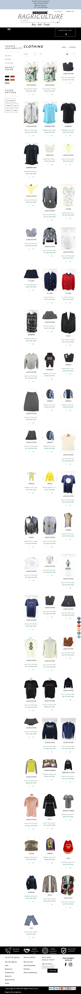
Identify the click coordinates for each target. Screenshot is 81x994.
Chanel (8, 105)
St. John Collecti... (68, 297)
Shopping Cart (65, 30)
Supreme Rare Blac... (31, 896)
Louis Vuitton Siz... (68, 159)
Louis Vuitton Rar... (31, 823)
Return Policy (10, 979)
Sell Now (27, 969)
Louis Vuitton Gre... (31, 130)
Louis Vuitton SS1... (31, 243)
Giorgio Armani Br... (50, 774)
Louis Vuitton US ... (50, 326)
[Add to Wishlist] (29, 94)
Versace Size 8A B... (49, 404)
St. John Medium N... (31, 284)
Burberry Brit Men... (50, 130)
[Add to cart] (33, 94)
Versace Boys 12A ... (68, 368)
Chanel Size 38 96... (68, 212)
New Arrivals (28, 962)
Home (7, 983)
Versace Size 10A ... (68, 404)
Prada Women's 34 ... (50, 487)
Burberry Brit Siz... (31, 338)
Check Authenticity (30, 972)
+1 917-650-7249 (41, 7)
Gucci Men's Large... (68, 339)
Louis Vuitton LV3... (31, 417)
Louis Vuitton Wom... (68, 77)
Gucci (15, 105)
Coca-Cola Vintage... (68, 901)
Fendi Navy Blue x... (68, 776)
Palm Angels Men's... (31, 88)
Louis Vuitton (10, 100)
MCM (8, 110)
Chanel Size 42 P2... (68, 533)
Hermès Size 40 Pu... (50, 857)
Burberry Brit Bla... (31, 171)
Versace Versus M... (68, 814)
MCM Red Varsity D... (68, 862)
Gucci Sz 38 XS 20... (49, 823)
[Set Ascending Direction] (40, 54)
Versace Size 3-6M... (31, 487)
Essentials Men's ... (50, 159)
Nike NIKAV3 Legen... (31, 932)
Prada (15, 110)
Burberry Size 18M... (50, 373)
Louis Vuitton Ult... (68, 458)
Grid (67, 54)
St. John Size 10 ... (50, 297)
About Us (8, 976)
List (73, 54)
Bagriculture (40, 16)
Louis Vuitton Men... (50, 214)
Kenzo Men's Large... (31, 541)
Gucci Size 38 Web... (50, 898)
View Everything (29, 965)
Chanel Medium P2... (31, 857)
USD (72, 11)
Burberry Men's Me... (68, 130)
